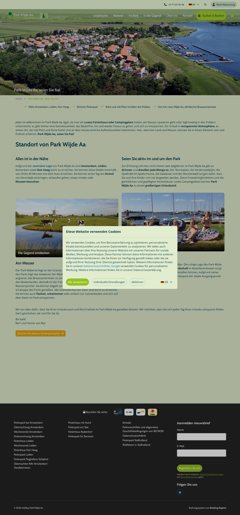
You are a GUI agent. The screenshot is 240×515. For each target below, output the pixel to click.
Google (115, 266)
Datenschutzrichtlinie (97, 266)
